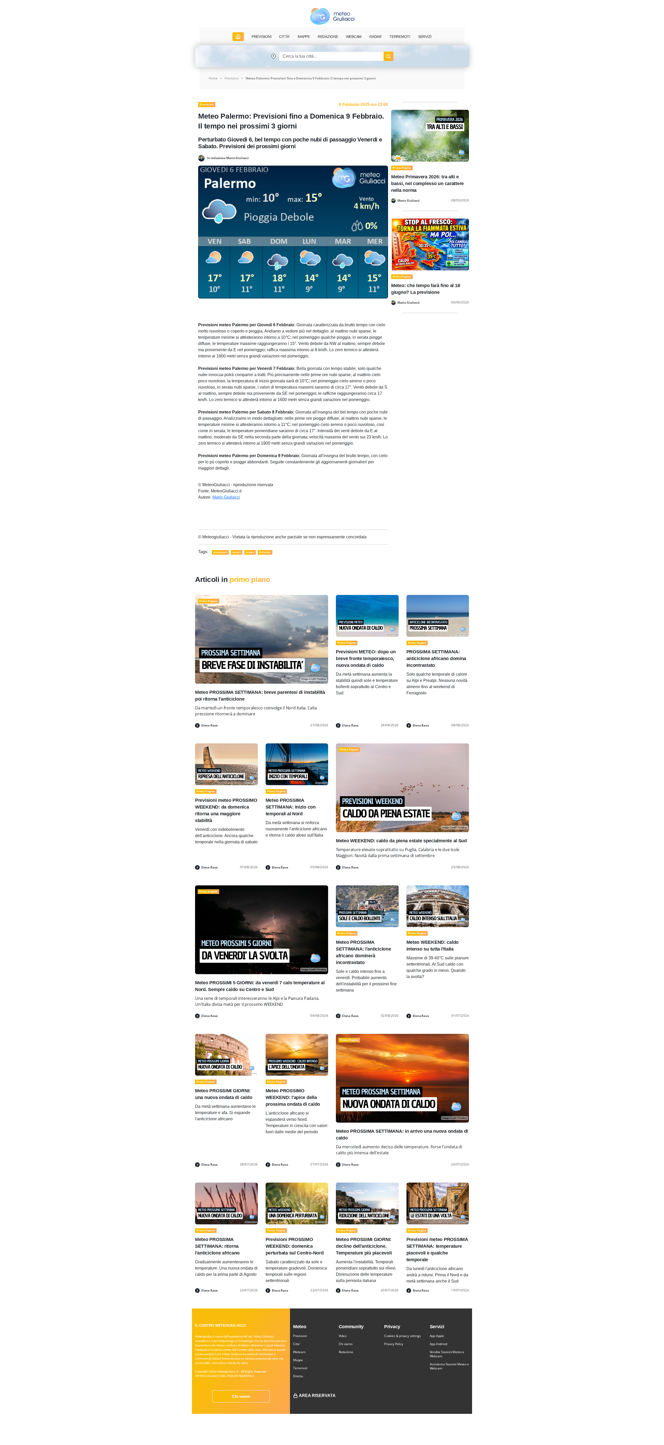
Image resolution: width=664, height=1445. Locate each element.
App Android (438, 1344)
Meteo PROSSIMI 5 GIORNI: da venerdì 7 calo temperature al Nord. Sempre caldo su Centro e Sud (260, 986)
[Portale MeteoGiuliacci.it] (332, 16)
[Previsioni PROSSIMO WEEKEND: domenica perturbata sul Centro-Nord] (297, 1203)
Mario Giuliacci (226, 497)
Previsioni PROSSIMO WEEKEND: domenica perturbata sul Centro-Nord (295, 1246)
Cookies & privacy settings (402, 1336)
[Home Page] (238, 36)
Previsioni (232, 78)
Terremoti (300, 1368)
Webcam (354, 37)
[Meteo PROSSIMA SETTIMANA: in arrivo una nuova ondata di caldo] (402, 1078)
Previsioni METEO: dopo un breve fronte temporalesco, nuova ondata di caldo (366, 658)
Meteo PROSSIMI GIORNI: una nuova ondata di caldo (223, 1094)
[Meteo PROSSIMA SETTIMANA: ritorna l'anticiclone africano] (226, 1203)
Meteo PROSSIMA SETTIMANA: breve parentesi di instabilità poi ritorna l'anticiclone (260, 696)
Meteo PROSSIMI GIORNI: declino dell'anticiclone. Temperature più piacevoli (364, 1246)
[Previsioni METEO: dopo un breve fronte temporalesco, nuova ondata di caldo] (367, 615)
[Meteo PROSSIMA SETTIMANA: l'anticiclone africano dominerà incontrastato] (367, 906)
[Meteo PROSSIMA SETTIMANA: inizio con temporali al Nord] (297, 764)
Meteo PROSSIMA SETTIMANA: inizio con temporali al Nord (291, 807)
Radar (375, 37)
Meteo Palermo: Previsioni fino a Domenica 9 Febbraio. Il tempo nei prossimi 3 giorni (311, 78)
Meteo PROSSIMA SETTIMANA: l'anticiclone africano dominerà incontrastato (363, 952)
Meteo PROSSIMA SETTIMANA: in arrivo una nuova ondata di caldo (402, 1135)
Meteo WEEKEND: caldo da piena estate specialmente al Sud (401, 840)
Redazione (346, 1352)
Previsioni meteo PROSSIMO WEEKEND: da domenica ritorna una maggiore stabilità (226, 810)
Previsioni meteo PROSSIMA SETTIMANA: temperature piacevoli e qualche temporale (437, 1249)
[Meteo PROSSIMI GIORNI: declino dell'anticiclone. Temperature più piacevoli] (367, 1203)
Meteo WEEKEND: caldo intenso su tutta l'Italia (432, 946)
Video (343, 1336)
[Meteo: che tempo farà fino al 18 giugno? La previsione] (430, 244)
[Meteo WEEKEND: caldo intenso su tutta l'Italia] (437, 906)
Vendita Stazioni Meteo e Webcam (447, 1354)
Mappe (298, 1360)
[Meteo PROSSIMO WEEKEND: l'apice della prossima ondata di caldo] (297, 1054)
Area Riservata (317, 1395)
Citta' (296, 1344)
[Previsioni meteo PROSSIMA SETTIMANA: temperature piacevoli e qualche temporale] (437, 1203)
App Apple (437, 1336)
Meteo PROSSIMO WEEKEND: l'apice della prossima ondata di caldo (293, 1097)
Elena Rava (209, 725)
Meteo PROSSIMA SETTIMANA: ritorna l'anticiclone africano (217, 1246)
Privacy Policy (393, 1344)
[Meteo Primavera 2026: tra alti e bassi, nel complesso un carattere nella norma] (430, 135)
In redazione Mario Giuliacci (228, 157)
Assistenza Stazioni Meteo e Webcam (449, 1366)
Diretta (298, 1376)
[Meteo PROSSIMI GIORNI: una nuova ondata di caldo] (226, 1054)
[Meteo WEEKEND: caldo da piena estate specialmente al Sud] (402, 787)
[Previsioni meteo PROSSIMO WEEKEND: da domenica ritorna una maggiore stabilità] (226, 764)
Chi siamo (241, 1396)
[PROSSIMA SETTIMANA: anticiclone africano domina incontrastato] (437, 615)
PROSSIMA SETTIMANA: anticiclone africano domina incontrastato (436, 658)
